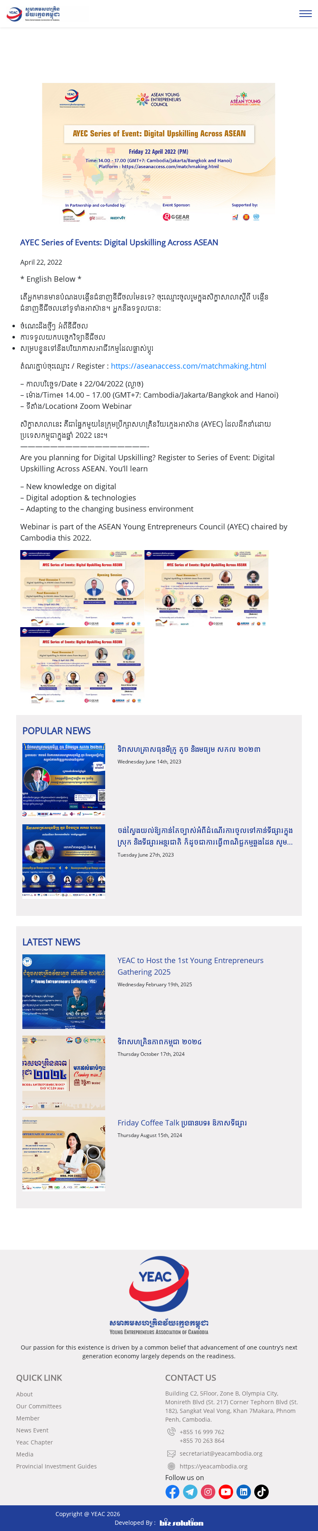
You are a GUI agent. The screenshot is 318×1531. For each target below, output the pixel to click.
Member (28, 1418)
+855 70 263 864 (202, 1440)
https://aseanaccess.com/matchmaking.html (189, 366)
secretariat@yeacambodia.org (221, 1453)
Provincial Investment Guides (56, 1466)
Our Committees (39, 1406)
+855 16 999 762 (202, 1432)
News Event (32, 1430)
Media (25, 1454)
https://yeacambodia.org (214, 1466)
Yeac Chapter (34, 1442)
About (24, 1394)
